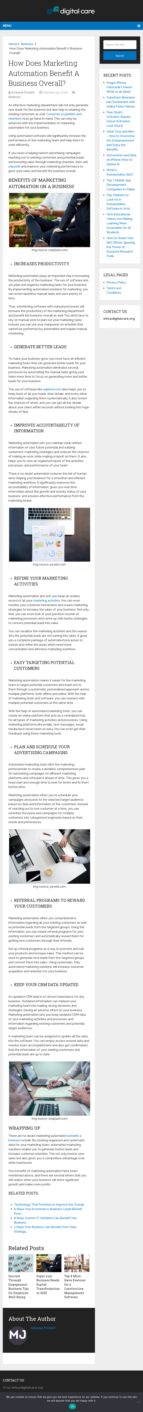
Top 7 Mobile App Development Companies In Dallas (121, 185)
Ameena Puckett (23, 92)
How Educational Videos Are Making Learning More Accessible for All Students (119, 223)
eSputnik (14, 166)
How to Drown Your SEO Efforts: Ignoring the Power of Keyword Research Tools (121, 247)
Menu (7, 25)
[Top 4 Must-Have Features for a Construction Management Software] (76, 1263)
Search (120, 55)
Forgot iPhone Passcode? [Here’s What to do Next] (119, 87)
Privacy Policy (116, 282)
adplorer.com (52, 389)
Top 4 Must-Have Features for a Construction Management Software (74, 1286)
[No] (138, 1402)
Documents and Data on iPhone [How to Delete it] (121, 159)
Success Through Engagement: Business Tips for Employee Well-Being (18, 1286)
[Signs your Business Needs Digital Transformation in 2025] (48, 1263)
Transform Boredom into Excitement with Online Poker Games (121, 102)
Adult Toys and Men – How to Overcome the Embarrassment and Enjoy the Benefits (121, 140)
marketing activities (46, 600)
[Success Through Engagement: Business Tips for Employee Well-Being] (21, 1263)
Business (14, 97)
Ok (72, 1406)
